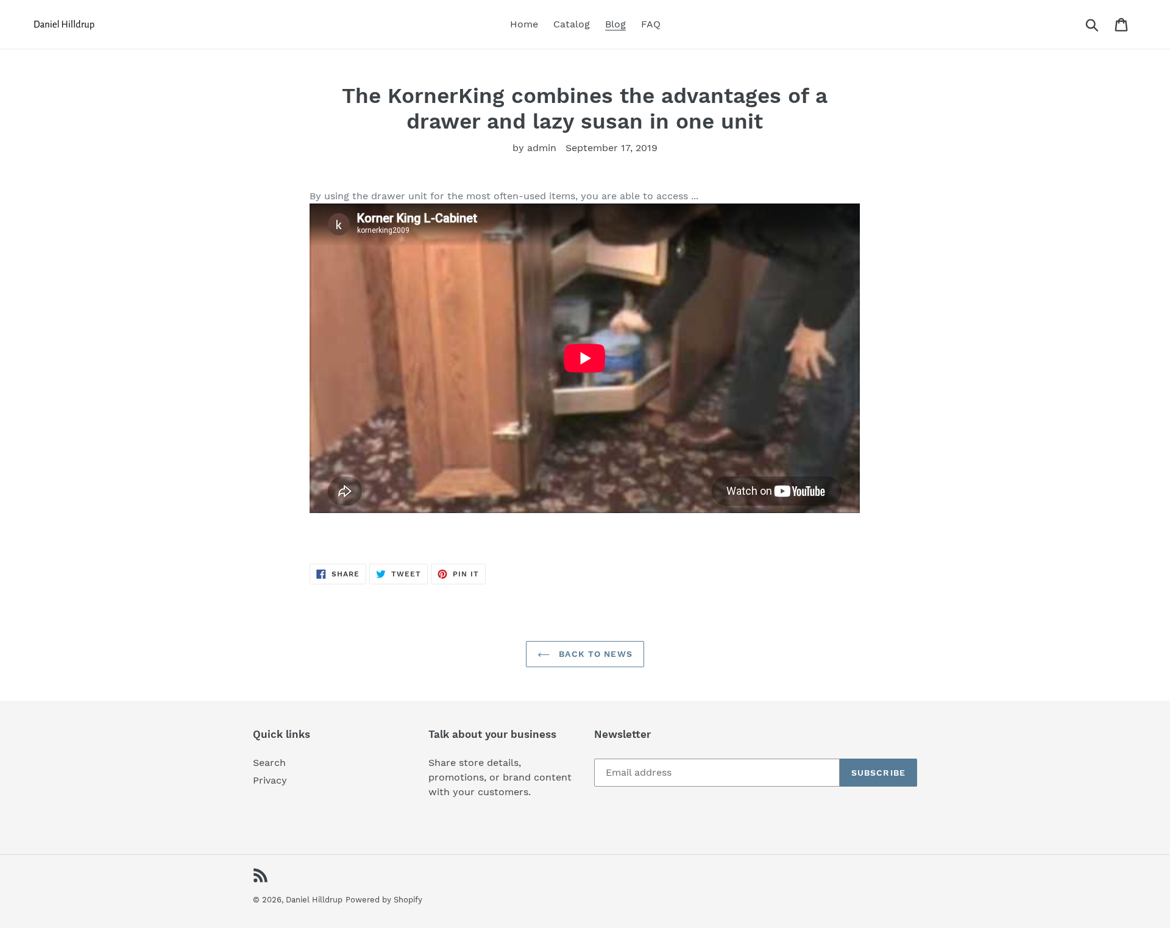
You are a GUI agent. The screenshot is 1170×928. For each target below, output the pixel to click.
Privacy (270, 780)
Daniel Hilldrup (314, 899)
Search (269, 762)
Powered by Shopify (384, 899)
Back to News (594, 654)
